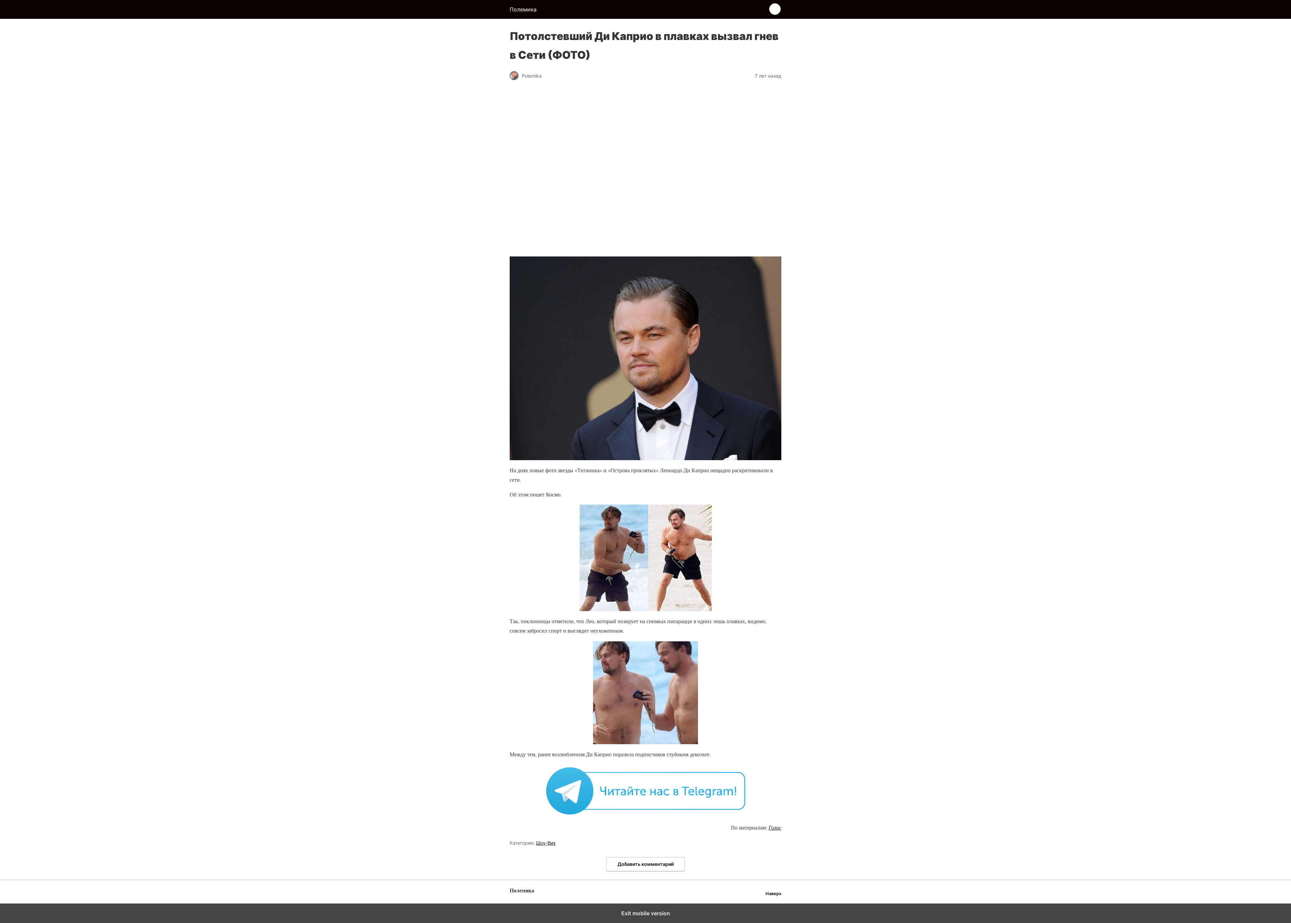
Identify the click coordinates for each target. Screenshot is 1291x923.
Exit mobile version (645, 913)
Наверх (773, 893)
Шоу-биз (545, 843)
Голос (775, 827)
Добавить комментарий (646, 864)
